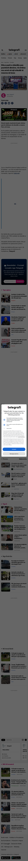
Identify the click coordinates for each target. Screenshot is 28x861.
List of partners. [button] (21, 436)
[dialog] (14, 430)
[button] (14, 428)
